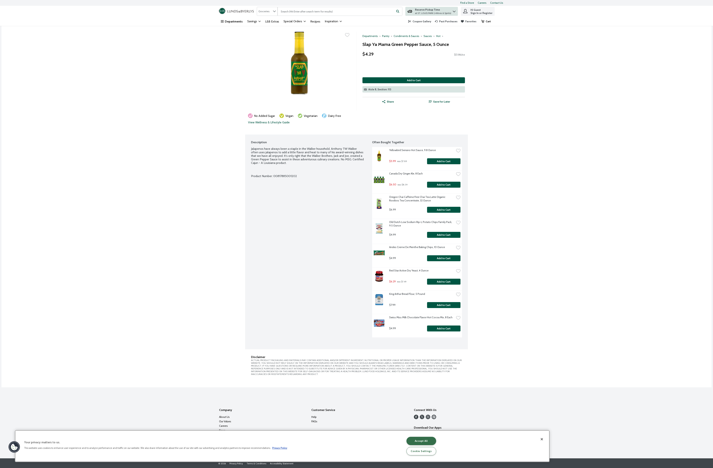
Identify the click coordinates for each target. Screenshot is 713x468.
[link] (419, 21)
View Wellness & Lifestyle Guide (269, 122)
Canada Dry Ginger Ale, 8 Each (406, 173)
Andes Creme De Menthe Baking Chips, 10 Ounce (417, 247)
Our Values (225, 421)
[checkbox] (347, 35)
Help (314, 417)
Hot (438, 36)
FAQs (314, 421)
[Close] (542, 439)
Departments (234, 21)
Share (390, 101)
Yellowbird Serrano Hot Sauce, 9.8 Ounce (412, 150)
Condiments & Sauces (406, 36)
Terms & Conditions (256, 463)
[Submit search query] (398, 11)
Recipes (315, 21)
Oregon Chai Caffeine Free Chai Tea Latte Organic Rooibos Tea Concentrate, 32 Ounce (417, 198)
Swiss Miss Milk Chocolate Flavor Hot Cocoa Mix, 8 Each (420, 317)
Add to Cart (414, 80)
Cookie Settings (421, 451)
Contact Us (496, 2)
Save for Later (441, 101)
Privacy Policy (236, 463)
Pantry (385, 36)
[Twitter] (422, 418)
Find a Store (467, 2)
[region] (282, 446)
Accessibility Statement (281, 463)
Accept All (421, 441)
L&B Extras (272, 21)
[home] (236, 11)
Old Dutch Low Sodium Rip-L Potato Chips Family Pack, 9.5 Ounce (420, 223)
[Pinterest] (434, 418)
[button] (454, 10)
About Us (224, 417)
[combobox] (267, 11)
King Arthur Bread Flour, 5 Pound (407, 294)
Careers (482, 2)
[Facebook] (416, 418)
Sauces (428, 36)
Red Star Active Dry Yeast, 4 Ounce (409, 270)
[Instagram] (428, 418)
